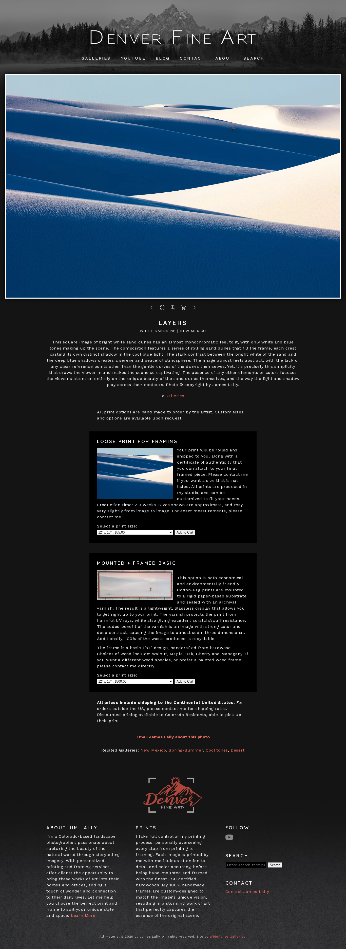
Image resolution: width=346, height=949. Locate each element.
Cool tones (217, 750)
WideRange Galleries (227, 936)
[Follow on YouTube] (230, 836)
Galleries (96, 58)
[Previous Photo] (152, 308)
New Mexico (153, 750)
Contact (192, 58)
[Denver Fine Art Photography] (173, 44)
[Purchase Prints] (183, 308)
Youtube (133, 58)
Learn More (83, 915)
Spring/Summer (186, 750)
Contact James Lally (247, 891)
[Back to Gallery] (162, 308)
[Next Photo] (173, 295)
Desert (238, 750)
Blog (163, 58)
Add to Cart (185, 532)
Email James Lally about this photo (173, 737)
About (224, 58)
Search (253, 58)
